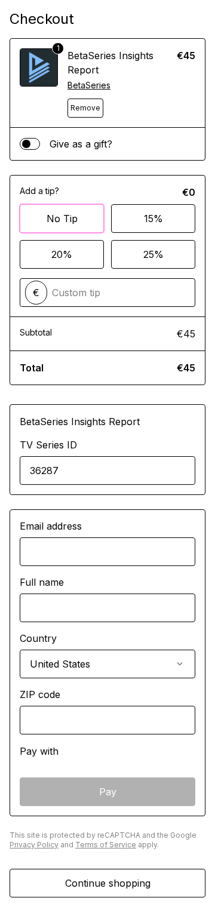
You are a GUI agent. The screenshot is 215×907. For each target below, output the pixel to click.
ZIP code (40, 694)
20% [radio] (61, 254)
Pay (107, 792)
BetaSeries (88, 85)
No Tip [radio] (62, 219)
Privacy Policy (34, 844)
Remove (85, 107)
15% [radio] (153, 219)
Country (38, 638)
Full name (42, 582)
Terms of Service (105, 844)
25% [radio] (153, 254)
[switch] (30, 144)
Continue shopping (107, 883)
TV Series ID (48, 445)
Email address (51, 526)
